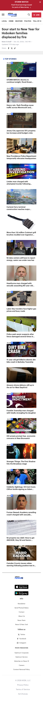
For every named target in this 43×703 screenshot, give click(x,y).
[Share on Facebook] (8, 48)
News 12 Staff (6, 42)
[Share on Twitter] (12, 48)
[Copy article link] (15, 48)
